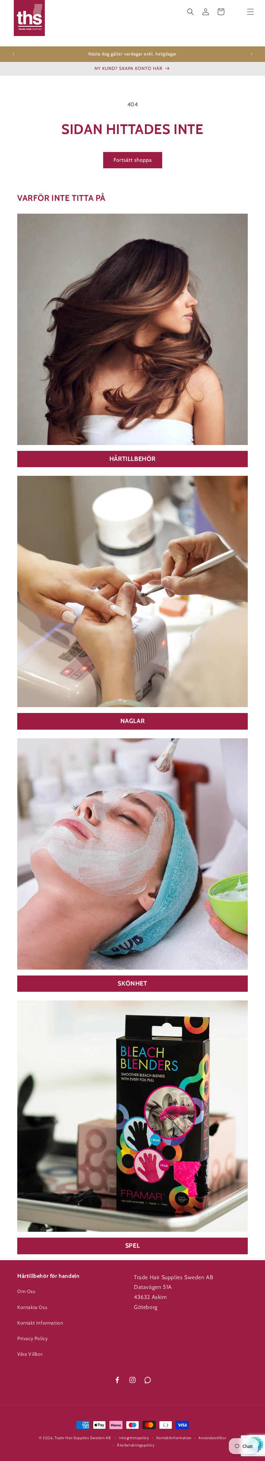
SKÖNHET (132, 983)
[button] (190, 11)
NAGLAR (132, 721)
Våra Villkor (29, 1354)
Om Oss (26, 1291)
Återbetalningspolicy (136, 1445)
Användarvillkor (212, 1437)
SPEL (132, 1245)
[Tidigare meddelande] (13, 54)
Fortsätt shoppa (133, 160)
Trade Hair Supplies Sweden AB (83, 1437)
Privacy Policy (32, 1338)
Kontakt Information (40, 1323)
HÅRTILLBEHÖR (132, 459)
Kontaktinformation (174, 1437)
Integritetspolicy (134, 1437)
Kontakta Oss (32, 1307)
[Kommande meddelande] (251, 54)
